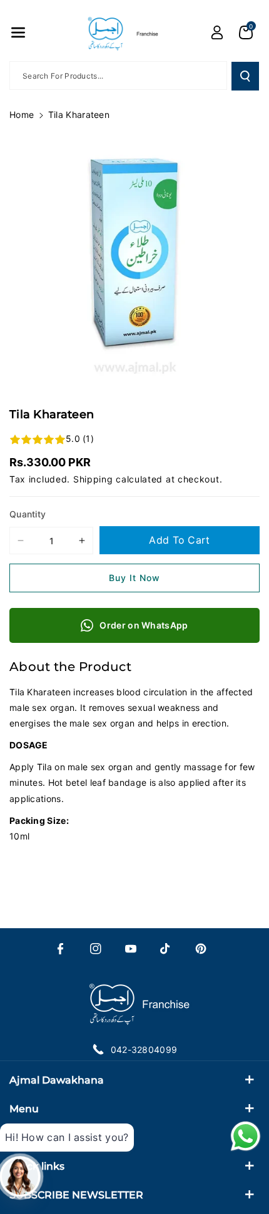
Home (21, 114)
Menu (24, 1109)
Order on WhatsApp (143, 625)
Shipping (93, 479)
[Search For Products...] (245, 76)
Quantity (27, 514)
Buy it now (134, 577)
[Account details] (217, 32)
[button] (18, 32)
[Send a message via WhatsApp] (245, 1136)
